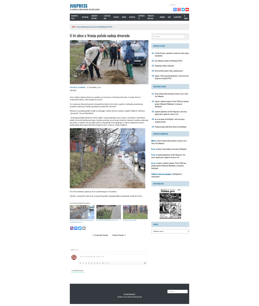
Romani (162, 17)
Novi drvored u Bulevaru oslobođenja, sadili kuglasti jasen (81, 221)
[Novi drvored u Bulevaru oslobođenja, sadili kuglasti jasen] (82, 212)
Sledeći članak (118, 235)
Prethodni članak (101, 235)
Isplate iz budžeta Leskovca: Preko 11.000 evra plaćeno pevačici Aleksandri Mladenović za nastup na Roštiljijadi (172, 104)
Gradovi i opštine (94, 17)
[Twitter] (183, 10)
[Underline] (86, 263)
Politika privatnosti (129, 294)
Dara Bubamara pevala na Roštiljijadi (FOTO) (94, 27)
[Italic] (83, 263)
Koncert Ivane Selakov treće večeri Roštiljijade (172, 149)
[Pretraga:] (179, 5)
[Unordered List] (94, 263)
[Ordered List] (91, 263)
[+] (108, 263)
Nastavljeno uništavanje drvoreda (106, 220)
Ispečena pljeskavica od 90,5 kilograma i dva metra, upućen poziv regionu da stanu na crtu (171, 112)
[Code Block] (100, 263)
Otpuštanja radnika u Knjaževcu (164, 66)
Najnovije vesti (74, 17)
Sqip (169, 17)
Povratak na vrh (137, 297)
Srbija (124, 17)
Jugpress (81, 87)
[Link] (103, 263)
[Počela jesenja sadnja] (135, 212)
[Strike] (88, 263)
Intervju (132, 17)
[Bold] (80, 263)
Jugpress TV (141, 17)
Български (177, 17)
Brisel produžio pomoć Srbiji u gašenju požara (169, 71)
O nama (186, 17)
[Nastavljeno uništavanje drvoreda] (108, 212)
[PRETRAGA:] (177, 291)
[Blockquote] (97, 263)
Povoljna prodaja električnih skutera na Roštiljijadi (170, 127)
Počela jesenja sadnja (129, 220)
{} (105, 263)
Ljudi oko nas (107, 17)
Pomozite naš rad (151, 17)
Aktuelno (85, 17)
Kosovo (116, 17)
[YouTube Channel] (187, 10)
